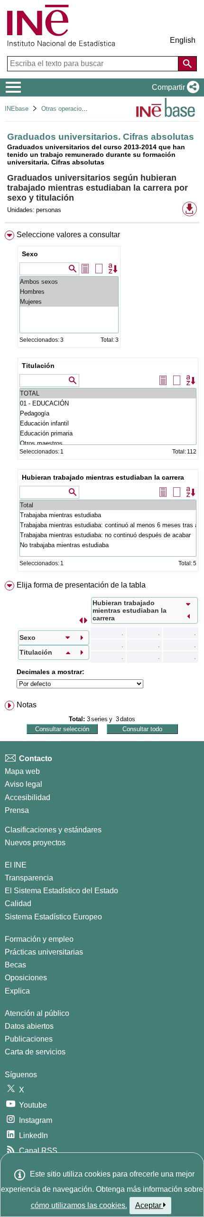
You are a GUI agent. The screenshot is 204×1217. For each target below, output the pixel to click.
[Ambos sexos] (69, 282)
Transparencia (29, 878)
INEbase (16, 108)
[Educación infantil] (108, 423)
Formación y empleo (39, 939)
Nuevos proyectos (35, 843)
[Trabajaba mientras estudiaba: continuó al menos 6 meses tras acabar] (108, 525)
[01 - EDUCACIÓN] (108, 403)
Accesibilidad (27, 797)
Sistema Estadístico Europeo (53, 917)
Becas (15, 965)
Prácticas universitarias (44, 952)
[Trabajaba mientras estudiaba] (108, 515)
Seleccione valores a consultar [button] (68, 235)
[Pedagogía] (108, 413)
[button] (173, 87)
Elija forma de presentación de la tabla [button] (81, 585)
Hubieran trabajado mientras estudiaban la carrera (103, 477)
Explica (17, 991)
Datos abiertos (29, 1026)
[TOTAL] (108, 393)
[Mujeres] (69, 302)
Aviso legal (23, 784)
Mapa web (22, 771)
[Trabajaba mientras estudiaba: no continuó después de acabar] (108, 535)
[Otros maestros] (108, 443)
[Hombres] (69, 292)
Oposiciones (26, 978)
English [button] (182, 40)
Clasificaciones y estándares (53, 830)
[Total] (108, 505)
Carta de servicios (35, 1052)
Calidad (18, 903)
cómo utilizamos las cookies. (79, 1205)
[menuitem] (102, 403)
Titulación (38, 365)
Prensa (17, 810)
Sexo (30, 254)
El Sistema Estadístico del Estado (61, 891)
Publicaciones (29, 1039)
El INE (16, 865)
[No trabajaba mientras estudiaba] (108, 545)
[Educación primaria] (108, 433)
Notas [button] (27, 705)
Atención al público (37, 1013)
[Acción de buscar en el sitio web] (187, 63)
